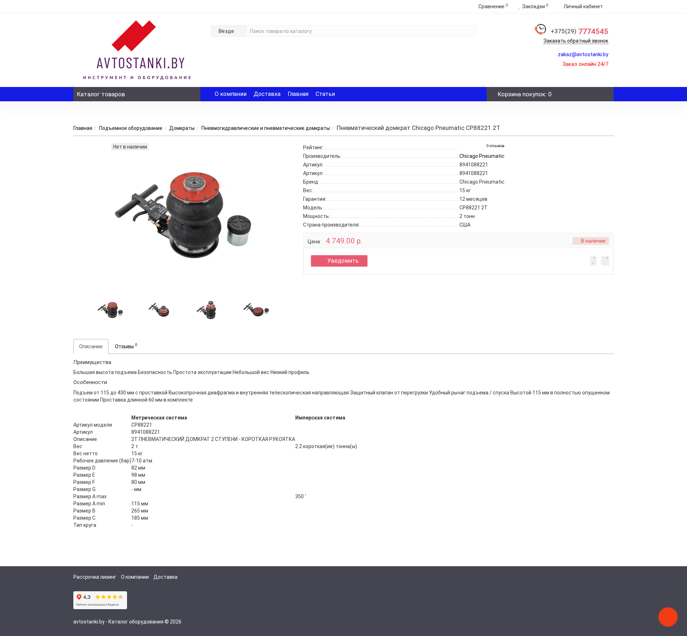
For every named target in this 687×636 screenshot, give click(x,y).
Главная (298, 94)
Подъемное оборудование (130, 128)
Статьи (325, 94)
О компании (231, 94)
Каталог (101, 94)
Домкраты (182, 128)
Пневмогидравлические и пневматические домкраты (265, 128)
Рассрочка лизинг (94, 577)
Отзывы (126, 346)
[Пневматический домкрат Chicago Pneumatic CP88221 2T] (110, 309)
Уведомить (343, 260)
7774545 (579, 31)
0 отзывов (495, 146)
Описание (91, 346)
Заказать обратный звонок (576, 41)
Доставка (267, 94)
